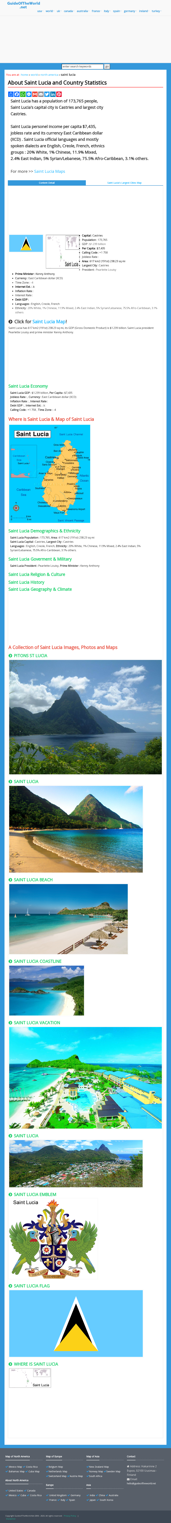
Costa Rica (32, 1466)
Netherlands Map (58, 1471)
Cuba (23, 1495)
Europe (50, 1484)
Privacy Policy (70, 1515)
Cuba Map (34, 1471)
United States (16, 1490)
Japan (93, 1499)
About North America (16, 1480)
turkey (156, 11)
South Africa (95, 1476)
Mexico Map (15, 1466)
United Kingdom (58, 1495)
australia (82, 11)
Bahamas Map (17, 1471)
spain (116, 11)
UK (58, 11)
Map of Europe (54, 1456)
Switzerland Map (57, 1476)
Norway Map (96, 1471)
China (102, 1495)
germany (129, 11)
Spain (72, 1499)
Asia (88, 1484)
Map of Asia (92, 1456)
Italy (63, 1499)
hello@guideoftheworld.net (141, 1483)
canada (68, 11)
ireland (143, 11)
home (24, 75)
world (49, 11)
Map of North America (17, 1456)
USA (39, 11)
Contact (131, 1456)
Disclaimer (11, 1518)
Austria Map (76, 1476)
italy (106, 11)
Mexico (13, 1495)
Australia (113, 1495)
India (92, 1495)
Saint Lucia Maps (49, 171)
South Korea (106, 1499)
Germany (75, 1495)
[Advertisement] (85, 39)
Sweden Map (113, 1471)
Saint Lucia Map (49, 321)
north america (49, 75)
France (53, 1499)
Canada (31, 1490)
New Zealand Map (99, 1466)
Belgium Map (56, 1466)
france (96, 11)
